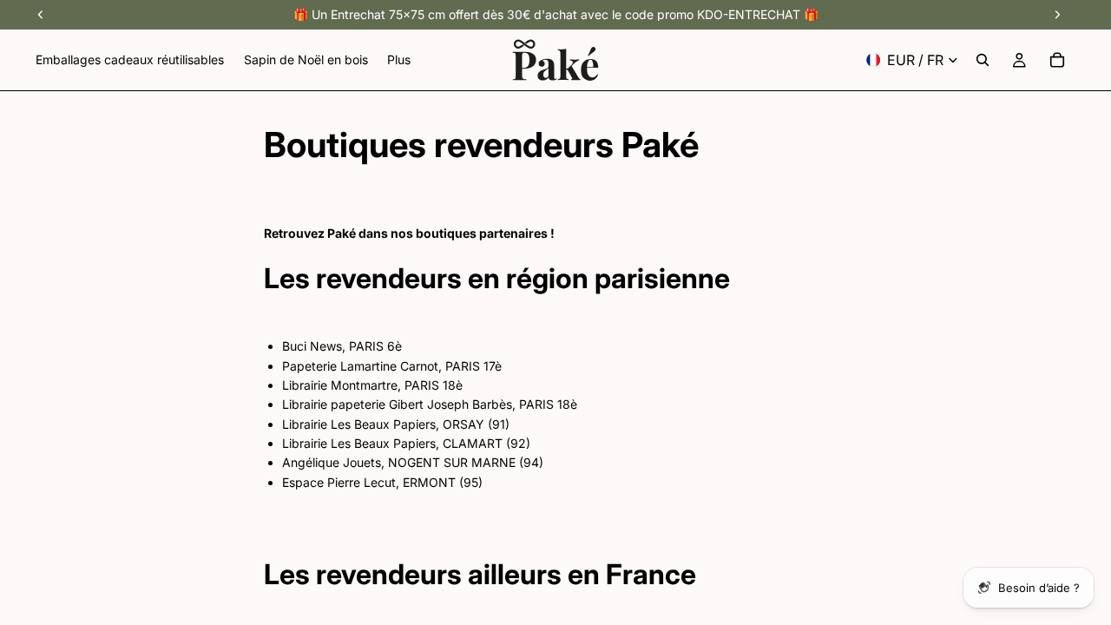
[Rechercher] (982, 60)
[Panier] (1057, 60)
